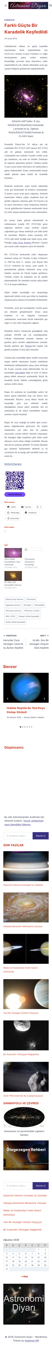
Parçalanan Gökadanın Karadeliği (30, 562)
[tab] (20, 727)
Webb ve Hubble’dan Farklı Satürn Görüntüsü (20, 970)
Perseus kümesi (13, 611)
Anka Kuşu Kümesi (22, 242)
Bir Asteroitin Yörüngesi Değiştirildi (21, 1054)
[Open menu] (5, 5)
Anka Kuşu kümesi (14, 599)
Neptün (41, 717)
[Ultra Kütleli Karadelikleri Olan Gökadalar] (13, 553)
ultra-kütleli (20, 372)
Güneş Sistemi (30, 717)
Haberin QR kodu (15, 494)
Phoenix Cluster (32, 611)
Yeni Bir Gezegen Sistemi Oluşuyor (21, 1013)
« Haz (24, 1276)
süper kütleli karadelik (29, 616)
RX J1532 (10, 616)
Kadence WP (32, 1340)
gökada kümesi (13, 605)
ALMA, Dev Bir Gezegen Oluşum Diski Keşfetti (39, 642)
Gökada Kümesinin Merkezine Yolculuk (22, 926)
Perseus (28, 346)
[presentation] (26, 688)
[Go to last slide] (8, 698)
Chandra (31, 599)
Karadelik (9, 20)
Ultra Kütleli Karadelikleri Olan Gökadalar (12, 562)
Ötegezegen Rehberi (26, 1149)
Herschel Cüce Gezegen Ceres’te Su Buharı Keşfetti (13, 642)
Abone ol (40, 835)
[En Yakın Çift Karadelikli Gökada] (13, 576)
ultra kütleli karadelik (15, 622)
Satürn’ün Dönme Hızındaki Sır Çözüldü (23, 885)
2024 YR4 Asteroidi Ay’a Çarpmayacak (23, 1095)
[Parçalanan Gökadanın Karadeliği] (33, 553)
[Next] (44, 698)
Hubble (27, 605)
